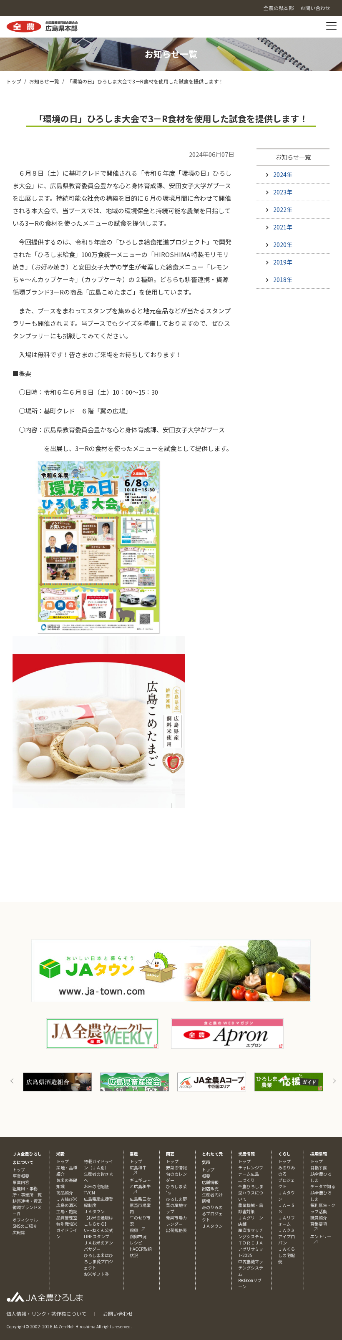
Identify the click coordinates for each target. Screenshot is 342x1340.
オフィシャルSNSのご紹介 (25, 1223)
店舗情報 (210, 1182)
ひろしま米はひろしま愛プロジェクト (98, 1261)
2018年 (282, 279)
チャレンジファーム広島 (250, 1170)
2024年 (282, 174)
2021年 (282, 227)
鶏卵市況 (138, 1236)
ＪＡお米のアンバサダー (98, 1245)
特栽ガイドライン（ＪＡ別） (98, 1164)
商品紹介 (64, 1192)
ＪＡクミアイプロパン (286, 1236)
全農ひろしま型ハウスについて (250, 1192)
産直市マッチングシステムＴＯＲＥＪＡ (250, 1236)
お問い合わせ (118, 1313)
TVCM (89, 1192)
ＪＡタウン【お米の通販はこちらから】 (98, 1217)
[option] (64, 1082)
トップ (13, 81)
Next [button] (334, 1080)
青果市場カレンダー (176, 1220)
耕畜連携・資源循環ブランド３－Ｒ (27, 1207)
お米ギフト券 (96, 1274)
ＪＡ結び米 (66, 1199)
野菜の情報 (176, 1167)
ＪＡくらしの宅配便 (286, 1255)
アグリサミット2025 (250, 1252)
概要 (206, 1176)
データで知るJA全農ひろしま (322, 1192)
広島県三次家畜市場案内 (140, 1205)
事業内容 (21, 1182)
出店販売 (210, 1188)
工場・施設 (66, 1211)
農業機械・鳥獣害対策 (250, 1208)
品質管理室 (66, 1217)
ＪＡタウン (212, 1226)
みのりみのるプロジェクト (212, 1213)
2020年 (282, 244)
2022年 (282, 209)
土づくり (246, 1180)
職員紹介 (318, 1217)
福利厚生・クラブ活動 (322, 1208)
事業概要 (21, 1176)
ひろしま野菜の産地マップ (176, 1205)
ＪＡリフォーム (286, 1220)
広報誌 (19, 1232)
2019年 (282, 262)
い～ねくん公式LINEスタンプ (98, 1233)
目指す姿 (318, 1167)
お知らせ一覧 (44, 81)
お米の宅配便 (96, 1186)
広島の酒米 (66, 1205)
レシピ (136, 1242)
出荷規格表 (176, 1230)
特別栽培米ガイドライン (66, 1230)
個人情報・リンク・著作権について (46, 1313)
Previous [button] (12, 1080)
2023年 (282, 192)
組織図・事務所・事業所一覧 (27, 1191)
